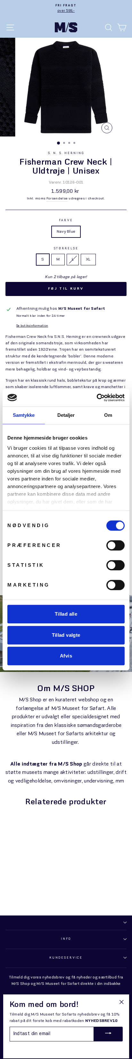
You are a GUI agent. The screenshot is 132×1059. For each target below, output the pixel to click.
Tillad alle (66, 614)
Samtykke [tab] (24, 415)
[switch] (115, 545)
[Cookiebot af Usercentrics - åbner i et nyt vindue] (97, 397)
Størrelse (66, 248)
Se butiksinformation (32, 325)
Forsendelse (57, 198)
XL (88, 259)
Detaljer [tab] (66, 415)
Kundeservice (66, 957)
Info (66, 939)
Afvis (66, 655)
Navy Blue (66, 232)
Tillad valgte (66, 635)
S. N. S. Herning (66, 153)
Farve (66, 220)
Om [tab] (108, 415)
